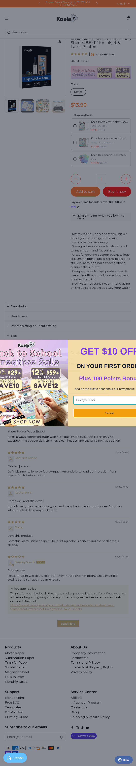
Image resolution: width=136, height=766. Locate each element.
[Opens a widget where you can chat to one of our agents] (123, 760)
